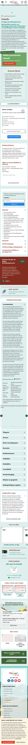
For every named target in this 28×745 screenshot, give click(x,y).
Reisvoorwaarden (7, 717)
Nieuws (5, 695)
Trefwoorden (6, 713)
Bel (11, 677)
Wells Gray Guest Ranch (16, 388)
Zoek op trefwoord (8, 708)
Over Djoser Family (9, 686)
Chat (16, 677)
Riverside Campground (16, 385)
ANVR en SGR (7, 715)
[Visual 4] (16, 12)
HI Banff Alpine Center (16, 390)
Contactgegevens (7, 700)
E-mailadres (6, 197)
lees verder (4, 277)
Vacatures (6, 698)
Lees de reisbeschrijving (13, 182)
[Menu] (25, 2)
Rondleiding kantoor (8, 693)
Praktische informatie (10, 706)
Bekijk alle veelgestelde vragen (13, 519)
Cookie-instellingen (20, 742)
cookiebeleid (18, 738)
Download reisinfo (14, 136)
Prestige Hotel (14, 395)
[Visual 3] (14, 12)
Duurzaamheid (7, 702)
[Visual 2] (13, 12)
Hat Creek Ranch (14, 387)
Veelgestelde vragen (8, 711)
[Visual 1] (12, 12)
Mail (13, 677)
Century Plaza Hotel (15, 396)
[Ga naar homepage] (14, 3)
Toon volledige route (13, 131)
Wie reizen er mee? (8, 691)
